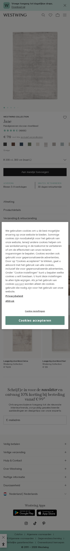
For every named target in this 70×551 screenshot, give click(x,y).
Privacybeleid (14, 295)
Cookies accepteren (35, 320)
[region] (35, 275)
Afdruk (9, 301)
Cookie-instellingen (35, 311)
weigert (19, 283)
